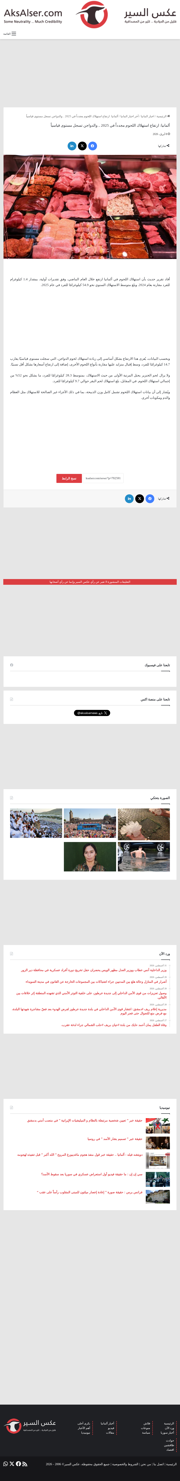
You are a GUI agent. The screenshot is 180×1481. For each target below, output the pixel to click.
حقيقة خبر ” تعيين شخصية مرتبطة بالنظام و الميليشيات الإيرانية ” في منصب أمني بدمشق (84, 1120)
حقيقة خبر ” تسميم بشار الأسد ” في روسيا (115, 1139)
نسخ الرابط (69, 478)
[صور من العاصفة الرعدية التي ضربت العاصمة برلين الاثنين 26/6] (144, 856)
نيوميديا (85, 1432)
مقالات (110, 1432)
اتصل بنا (158, 1464)
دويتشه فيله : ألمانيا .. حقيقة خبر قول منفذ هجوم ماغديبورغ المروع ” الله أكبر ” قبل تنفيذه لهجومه (79, 1154)
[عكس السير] (90, 14)
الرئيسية (162, 116)
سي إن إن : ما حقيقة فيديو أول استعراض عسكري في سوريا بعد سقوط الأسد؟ (91, 1174)
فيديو (111, 1428)
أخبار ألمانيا (107, 1423)
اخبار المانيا (147, 116)
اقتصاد (170, 1449)
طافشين (169, 1445)
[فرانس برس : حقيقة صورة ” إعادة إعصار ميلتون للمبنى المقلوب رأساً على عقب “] (158, 1197)
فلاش (147, 1423)
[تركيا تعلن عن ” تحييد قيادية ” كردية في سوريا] (90, 856)
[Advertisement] (90, 73)
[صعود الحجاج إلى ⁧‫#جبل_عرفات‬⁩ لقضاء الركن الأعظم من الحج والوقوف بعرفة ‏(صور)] (36, 823)
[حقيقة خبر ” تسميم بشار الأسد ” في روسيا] (158, 1143)
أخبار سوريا (167, 1432)
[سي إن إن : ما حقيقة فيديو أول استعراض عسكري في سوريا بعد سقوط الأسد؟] (158, 1179)
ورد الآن (169, 1428)
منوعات (145, 1428)
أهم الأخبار (84, 1428)
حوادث (170, 1440)
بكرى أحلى (83, 1423)
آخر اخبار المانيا (130, 116)
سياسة (146, 1432)
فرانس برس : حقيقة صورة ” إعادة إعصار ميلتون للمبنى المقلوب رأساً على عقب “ (89, 1192)
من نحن (146, 1464)
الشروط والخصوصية (125, 1464)
